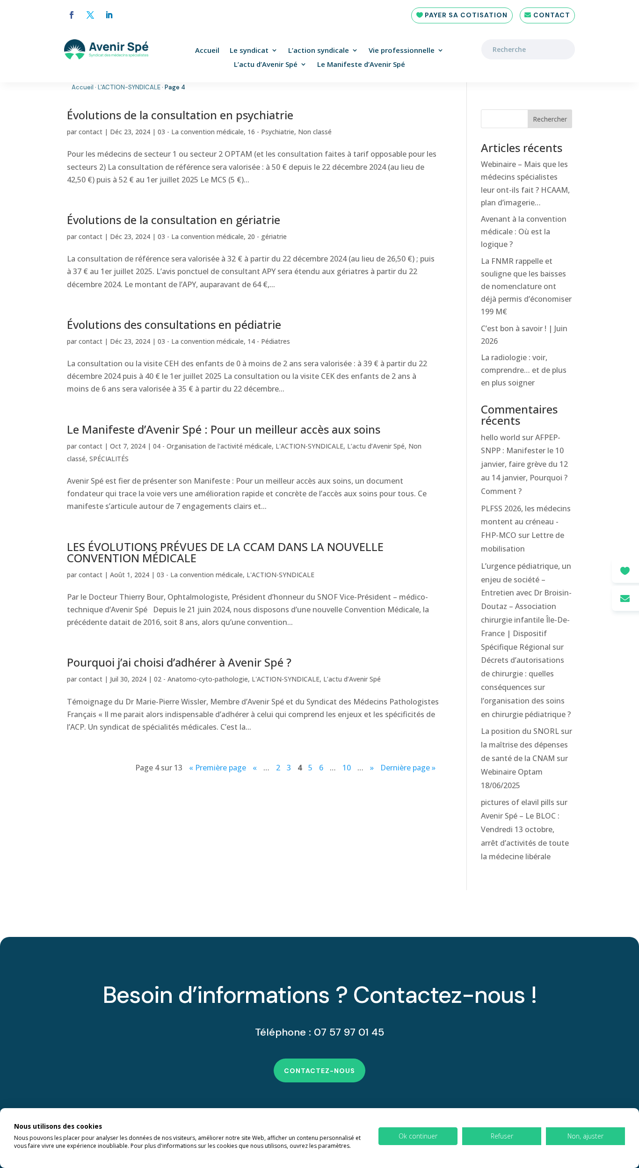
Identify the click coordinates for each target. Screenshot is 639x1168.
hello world (500, 437)
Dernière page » (408, 767)
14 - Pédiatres (268, 341)
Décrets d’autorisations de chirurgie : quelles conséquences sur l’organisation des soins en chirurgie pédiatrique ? (526, 687)
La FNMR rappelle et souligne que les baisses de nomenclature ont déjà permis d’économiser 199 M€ (526, 286)
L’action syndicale (318, 51)
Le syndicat (249, 51)
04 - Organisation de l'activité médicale (212, 446)
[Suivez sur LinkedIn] (109, 14)
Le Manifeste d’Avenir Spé (361, 65)
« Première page (217, 767)
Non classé (315, 131)
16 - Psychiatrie (270, 131)
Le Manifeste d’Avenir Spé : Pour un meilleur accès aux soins (223, 429)
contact (90, 131)
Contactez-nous (319, 1070)
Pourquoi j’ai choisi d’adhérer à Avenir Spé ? (179, 662)
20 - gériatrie (267, 236)
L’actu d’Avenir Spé (266, 65)
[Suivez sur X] (90, 14)
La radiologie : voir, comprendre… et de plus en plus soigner (523, 370)
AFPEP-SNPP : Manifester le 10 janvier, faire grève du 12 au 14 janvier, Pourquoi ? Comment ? (524, 464)
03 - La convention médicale (201, 131)
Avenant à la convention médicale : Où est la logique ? (523, 231)
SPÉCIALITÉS (109, 458)
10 (346, 767)
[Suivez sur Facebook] (71, 14)
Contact (551, 15)
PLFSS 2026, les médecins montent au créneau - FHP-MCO (526, 522)
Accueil (207, 51)
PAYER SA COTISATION (466, 15)
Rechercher (550, 119)
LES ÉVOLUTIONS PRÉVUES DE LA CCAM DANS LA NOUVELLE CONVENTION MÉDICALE (225, 552)
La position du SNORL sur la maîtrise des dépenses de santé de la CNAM (526, 744)
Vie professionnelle (402, 51)
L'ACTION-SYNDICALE (129, 87)
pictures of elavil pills (517, 802)
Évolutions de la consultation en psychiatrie (180, 115)
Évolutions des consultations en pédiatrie (174, 324)
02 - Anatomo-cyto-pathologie (201, 679)
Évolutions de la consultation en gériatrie (173, 219)
